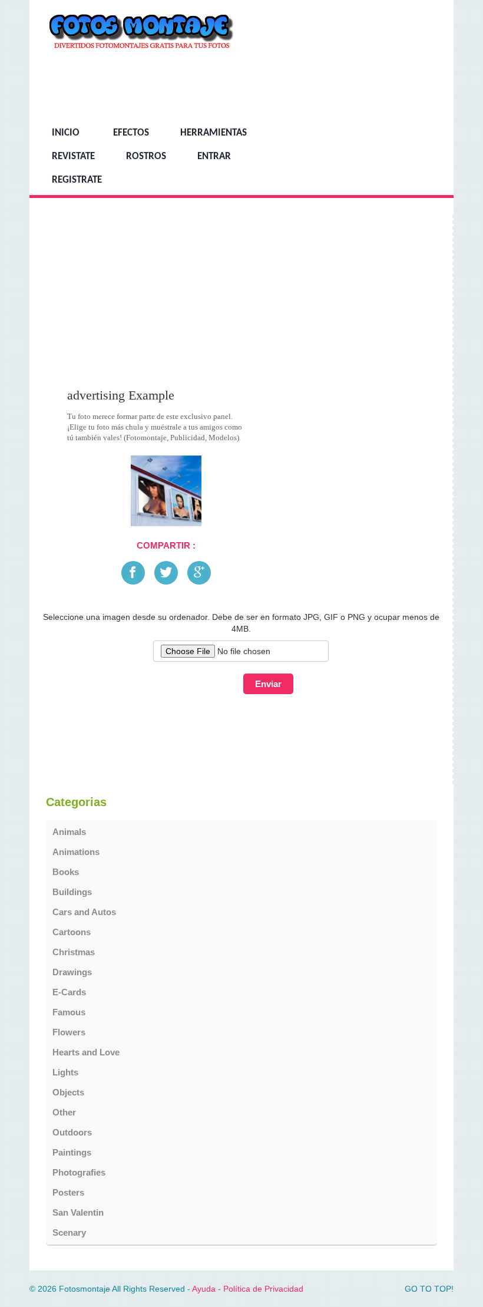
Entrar (214, 156)
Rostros (146, 156)
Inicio (66, 133)
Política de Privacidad (263, 1288)
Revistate (73, 156)
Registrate (77, 180)
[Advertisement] (222, 86)
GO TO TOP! (429, 1288)
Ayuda (204, 1288)
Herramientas (213, 133)
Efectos (131, 133)
